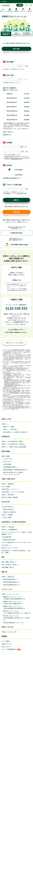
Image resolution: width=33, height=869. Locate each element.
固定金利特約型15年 (12, 115)
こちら (18, 128)
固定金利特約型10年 (12, 111)
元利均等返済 (18, 170)
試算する (16, 200)
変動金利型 (10, 93)
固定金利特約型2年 (12, 98)
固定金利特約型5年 (12, 106)
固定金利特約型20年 (12, 119)
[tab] (6, 34)
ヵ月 (26, 151)
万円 (26, 66)
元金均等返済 (18, 175)
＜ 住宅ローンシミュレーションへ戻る (14, 342)
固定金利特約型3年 (12, 102)
